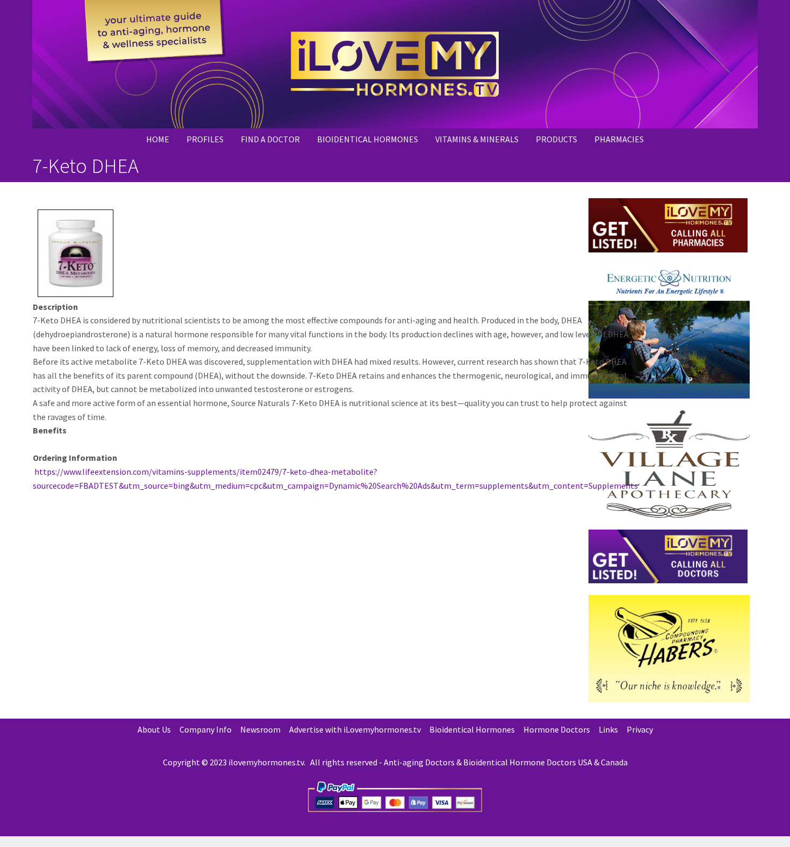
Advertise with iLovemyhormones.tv (355, 729)
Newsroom (260, 729)
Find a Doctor (270, 139)
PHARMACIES (619, 139)
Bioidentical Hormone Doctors (519, 762)
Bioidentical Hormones (367, 139)
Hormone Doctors (556, 729)
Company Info (205, 729)
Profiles (205, 139)
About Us (154, 729)
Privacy (640, 729)
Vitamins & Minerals (477, 139)
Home (157, 139)
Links (608, 729)
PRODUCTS (556, 139)
